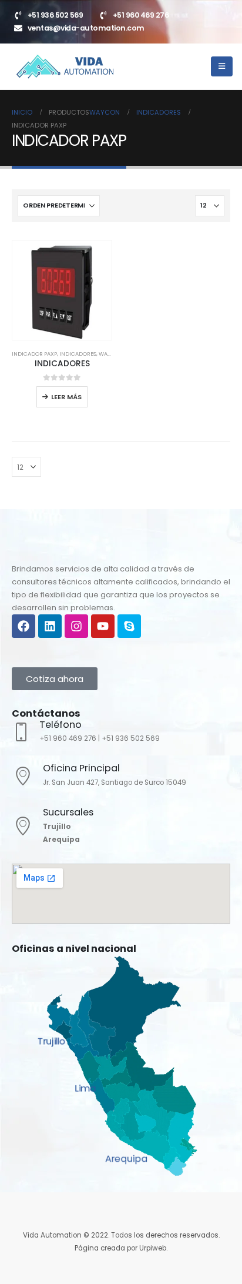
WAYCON (111, 353)
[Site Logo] (64, 66)
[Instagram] (76, 626)
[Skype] (129, 626)
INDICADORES (77, 353)
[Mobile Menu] (222, 66)
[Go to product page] (62, 290)
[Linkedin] (50, 626)
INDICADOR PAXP (34, 353)
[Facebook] (23, 626)
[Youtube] (103, 626)
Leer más (66, 397)
